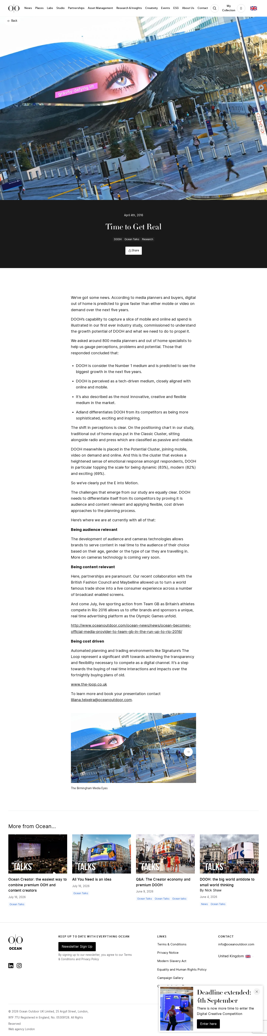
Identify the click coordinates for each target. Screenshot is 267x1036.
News (28, 8)
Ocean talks (179, 898)
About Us (188, 8)
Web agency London (21, 1029)
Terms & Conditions (171, 944)
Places (39, 8)
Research (147, 239)
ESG (176, 8)
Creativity (151, 8)
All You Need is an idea (91, 879)
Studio (60, 8)
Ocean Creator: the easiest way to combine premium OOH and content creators (37, 885)
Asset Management (100, 8)
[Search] (214, 8)
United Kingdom (231, 956)
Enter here (208, 1024)
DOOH (118, 239)
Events (165, 8)
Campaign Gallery (170, 978)
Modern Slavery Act (171, 961)
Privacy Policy (90, 959)
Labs (50, 8)
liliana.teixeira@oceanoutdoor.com (101, 700)
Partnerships (76, 8)
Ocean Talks (132, 239)
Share (135, 250)
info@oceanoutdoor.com (236, 944)
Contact (203, 8)
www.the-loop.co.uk (89, 685)
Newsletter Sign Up (77, 946)
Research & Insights (129, 8)
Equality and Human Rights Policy (182, 969)
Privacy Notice (168, 952)
